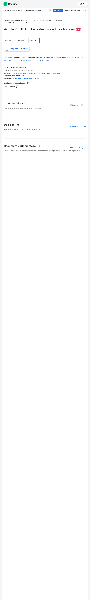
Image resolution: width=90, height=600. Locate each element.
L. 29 (9, 60)
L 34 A (29, 60)
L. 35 (34, 60)
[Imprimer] (50, 10)
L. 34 (23, 60)
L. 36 (39, 60)
